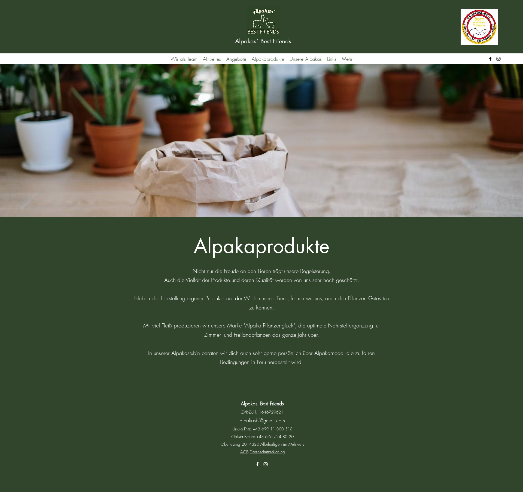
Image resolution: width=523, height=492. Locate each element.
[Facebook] (490, 59)
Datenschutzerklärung (267, 452)
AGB (244, 452)
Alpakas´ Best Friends (263, 41)
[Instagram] (498, 59)
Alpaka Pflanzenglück (269, 325)
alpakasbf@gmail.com (262, 420)
